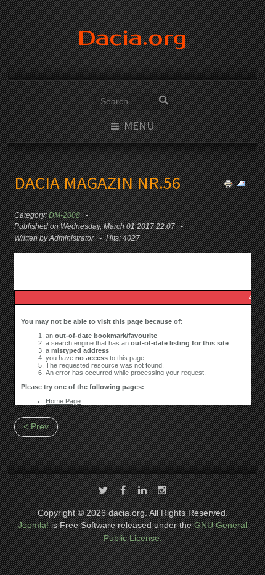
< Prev (36, 426)
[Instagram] (162, 491)
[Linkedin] (142, 491)
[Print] (229, 183)
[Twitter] (103, 491)
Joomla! (33, 525)
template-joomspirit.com (262, 539)
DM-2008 (64, 215)
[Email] (241, 183)
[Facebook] (122, 491)
